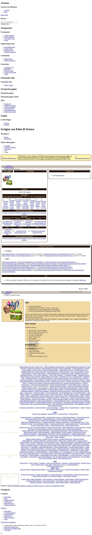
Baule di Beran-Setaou (30, 432)
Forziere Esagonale (74, 463)
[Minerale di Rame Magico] (42, 265)
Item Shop (61, 175)
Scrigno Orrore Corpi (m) (42, 381)
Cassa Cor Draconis (76, 455)
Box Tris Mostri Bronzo (45, 457)
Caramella (42, 463)
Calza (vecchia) (33, 463)
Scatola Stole (24, 455)
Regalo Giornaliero (49, 482)
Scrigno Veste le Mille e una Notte (42, 399)
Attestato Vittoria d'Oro (65, 439)
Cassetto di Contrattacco (43, 474)
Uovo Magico (50, 469)
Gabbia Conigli (53, 388)
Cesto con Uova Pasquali (53, 463)
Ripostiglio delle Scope (27, 372)
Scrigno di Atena (82, 440)
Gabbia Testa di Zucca (80, 370)
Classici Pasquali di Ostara (29, 388)
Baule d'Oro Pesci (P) (64, 445)
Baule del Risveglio (42, 435)
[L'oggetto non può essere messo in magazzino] (5, 208)
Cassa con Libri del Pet (77, 372)
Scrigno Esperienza (39, 393)
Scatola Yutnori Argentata (60, 378)
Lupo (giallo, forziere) (48, 481)
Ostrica (83, 407)
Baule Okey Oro (42, 444)
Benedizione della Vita (29, 267)
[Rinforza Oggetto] (66, 263)
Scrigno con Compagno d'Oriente (37, 389)
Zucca (63, 464)
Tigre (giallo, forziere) (62, 481)
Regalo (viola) (85, 469)
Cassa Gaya (86, 455)
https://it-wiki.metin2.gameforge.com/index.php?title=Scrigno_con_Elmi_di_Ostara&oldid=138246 (36, 486)
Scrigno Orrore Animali (35, 383)
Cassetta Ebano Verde (83, 417)
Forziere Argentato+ (52, 407)
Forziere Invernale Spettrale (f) (58, 384)
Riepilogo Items (8, 167)
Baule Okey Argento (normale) (30, 445)
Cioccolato (65, 463)
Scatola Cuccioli (37, 370)
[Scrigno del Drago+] (11, 270)
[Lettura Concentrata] (36, 263)
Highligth (7, 293)
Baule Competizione (65, 368)
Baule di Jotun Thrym (79, 432)
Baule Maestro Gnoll (66, 435)
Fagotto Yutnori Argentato (76, 447)
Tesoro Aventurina (59, 479)
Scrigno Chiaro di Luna (57, 409)
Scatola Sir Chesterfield (64, 380)
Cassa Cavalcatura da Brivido (62, 453)
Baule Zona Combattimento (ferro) (71, 420)
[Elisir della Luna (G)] (54, 262)
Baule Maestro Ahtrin (79, 435)
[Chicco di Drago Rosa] (48, 267)
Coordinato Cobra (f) (31, 378)
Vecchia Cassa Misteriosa (39, 414)
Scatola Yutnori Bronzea (45, 378)
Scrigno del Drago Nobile (64, 419)
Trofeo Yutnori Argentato (27, 452)
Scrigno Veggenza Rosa (46, 396)
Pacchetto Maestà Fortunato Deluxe (74, 402)
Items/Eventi (7, 516)
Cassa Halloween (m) (55, 452)
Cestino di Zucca (31, 444)
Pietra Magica (21, 263)
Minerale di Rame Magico (60, 265)
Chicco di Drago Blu (27, 268)
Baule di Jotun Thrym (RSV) (27, 435)
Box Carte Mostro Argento (49, 458)
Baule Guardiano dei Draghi (59, 430)
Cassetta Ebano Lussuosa (53, 417)
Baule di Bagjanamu (44, 432)
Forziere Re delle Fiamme (73, 429)
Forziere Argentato (40, 407)
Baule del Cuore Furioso (81, 474)
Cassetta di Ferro (63, 414)
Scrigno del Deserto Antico (55, 389)
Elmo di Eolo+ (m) (25, 254)
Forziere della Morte (68, 427)
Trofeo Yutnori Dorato (41, 452)
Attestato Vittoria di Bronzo (33, 439)
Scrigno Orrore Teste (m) (73, 381)
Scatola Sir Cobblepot (78, 380)
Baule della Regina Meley (42, 430)
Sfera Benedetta (38, 262)
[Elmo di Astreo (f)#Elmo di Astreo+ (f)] (54, 255)
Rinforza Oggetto (81, 263)
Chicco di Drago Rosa (65, 267)
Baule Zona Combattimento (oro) (50, 420)
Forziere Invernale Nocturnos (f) (72, 383)
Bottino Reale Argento (77, 449)
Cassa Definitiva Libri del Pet (48, 455)
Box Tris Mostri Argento (60, 457)
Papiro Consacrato (57, 270)
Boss (57, 468)
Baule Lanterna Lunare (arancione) (30, 376)
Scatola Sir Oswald (51, 380)
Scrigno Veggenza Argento (76, 396)
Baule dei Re (39, 367)
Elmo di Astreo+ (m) (27, 255)
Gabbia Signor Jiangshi (39, 373)
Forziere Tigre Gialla (59, 429)
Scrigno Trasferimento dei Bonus (74, 389)
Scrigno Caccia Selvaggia (77, 397)
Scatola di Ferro (52, 414)
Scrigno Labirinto (59, 437)
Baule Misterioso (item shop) (50, 368)
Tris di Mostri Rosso (80, 393)
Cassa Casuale (25, 479)
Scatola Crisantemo (41, 450)
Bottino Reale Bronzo (63, 449)
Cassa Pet (88, 453)
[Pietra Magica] (9, 263)
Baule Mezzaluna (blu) (37, 442)
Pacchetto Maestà (57, 402)
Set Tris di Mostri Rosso (66, 393)
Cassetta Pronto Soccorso (55, 471)
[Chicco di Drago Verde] (46, 268)
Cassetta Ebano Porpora (68, 417)
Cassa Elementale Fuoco (77, 422)
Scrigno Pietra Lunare (74, 384)
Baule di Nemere (67, 432)
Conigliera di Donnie (71, 375)
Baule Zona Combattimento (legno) (31, 422)
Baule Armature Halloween (45, 401)
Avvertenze (7, 530)
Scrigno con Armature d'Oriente (68, 388)
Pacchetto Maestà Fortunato (43, 402)
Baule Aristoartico (39, 380)
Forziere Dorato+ (75, 407)
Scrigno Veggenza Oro (60, 396)
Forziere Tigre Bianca (56, 394)
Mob (54, 461)
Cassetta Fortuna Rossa (62, 422)
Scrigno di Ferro (73, 414)
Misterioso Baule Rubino (38, 469)
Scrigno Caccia (64, 397)
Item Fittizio (7, 511)
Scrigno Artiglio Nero (53, 397)
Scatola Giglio (74, 450)
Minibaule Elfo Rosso (26, 375)
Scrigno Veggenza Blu (32, 396)
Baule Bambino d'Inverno (27, 367)
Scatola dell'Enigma (78, 368)
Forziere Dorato (64, 407)
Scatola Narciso (64, 450)
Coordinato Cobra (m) (65, 376)
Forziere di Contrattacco (28, 474)
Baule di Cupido (25, 469)
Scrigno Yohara (54, 435)
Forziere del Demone (40, 427)
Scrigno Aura (28, 393)
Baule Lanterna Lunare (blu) (50, 376)
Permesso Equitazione (36, 482)
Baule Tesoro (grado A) (43, 425)
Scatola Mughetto (53, 450)
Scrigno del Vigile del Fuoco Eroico (60, 391)
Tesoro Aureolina (47, 479)
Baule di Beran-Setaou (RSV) (46, 434)
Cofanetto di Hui (77, 376)
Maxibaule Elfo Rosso (81, 373)
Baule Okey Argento (54, 444)
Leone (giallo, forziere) (76, 481)
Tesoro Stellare (69, 479)
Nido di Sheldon (43, 388)
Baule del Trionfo (79, 439)
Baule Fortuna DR (75, 482)
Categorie (3, 508)
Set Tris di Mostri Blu (52, 393)
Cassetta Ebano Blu (25, 417)
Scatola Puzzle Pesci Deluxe (55, 466)
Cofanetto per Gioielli (78, 453)
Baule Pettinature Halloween (28, 401)
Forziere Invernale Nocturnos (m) (52, 383)
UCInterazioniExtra (9, 513)
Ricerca (3, 18)
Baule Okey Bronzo (66, 444)
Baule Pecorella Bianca (66, 442)
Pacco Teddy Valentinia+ (41, 375)
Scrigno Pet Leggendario (42, 391)
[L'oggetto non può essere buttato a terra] (37, 208)
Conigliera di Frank (83, 375)
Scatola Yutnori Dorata (75, 378)
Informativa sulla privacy (11, 527)
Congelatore (34, 447)
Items (5, 519)
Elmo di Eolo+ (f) (66, 254)
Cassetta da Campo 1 (78, 419)
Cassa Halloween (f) (68, 452)
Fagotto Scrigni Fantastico (26, 402)
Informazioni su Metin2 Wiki (12, 528)
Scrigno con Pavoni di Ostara (58, 386)
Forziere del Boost (56, 474)
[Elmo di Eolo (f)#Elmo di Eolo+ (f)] (52, 254)
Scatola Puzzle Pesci (72, 464)
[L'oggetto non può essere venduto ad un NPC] (32, 208)
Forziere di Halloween (39, 440)
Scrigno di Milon (24, 442)
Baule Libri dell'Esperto (82, 399)
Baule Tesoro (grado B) (58, 425)
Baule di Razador (56, 432)
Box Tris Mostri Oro (74, 457)
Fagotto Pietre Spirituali (37, 449)
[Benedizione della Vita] (12, 267)
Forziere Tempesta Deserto (50, 370)
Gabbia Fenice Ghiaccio (66, 370)
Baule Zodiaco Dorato (81, 479)
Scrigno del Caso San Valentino (80, 401)
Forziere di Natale (52, 440)
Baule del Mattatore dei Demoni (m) (54, 367)
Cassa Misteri (24, 457)
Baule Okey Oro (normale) (81, 444)
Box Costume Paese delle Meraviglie (63, 404)
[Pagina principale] (8, 166)
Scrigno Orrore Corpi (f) (58, 381)
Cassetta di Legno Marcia (26, 407)
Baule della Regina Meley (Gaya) (77, 430)
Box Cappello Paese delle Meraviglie (40, 404)
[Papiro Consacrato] (42, 270)
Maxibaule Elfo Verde (67, 373)
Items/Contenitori (9, 517)
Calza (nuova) (24, 463)
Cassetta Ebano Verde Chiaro (33, 419)
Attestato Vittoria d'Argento (50, 439)
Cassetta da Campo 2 (34, 420)
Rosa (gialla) (48, 464)
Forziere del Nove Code (54, 427)
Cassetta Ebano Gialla (39, 417)
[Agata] (7, 262)
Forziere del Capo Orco (26, 427)
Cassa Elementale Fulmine (41, 424)
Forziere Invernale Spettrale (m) (39, 384)
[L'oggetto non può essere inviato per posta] (43, 208)
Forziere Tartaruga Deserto (44, 429)
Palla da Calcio (39, 464)
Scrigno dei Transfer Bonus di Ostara (77, 386)
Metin (55, 412)
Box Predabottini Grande (82, 404)
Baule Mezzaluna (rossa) (52, 442)
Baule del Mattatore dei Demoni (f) (76, 367)
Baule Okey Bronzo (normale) (48, 445)
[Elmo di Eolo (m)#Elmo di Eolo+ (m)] (11, 254)
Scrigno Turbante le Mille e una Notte (63, 399)
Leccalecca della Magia (8, 271)
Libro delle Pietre (24, 265)
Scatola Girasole (83, 450)
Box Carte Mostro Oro (65, 458)
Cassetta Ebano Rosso (49, 419)
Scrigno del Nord (40, 372)
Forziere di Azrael (80, 427)
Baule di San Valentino (34, 368)
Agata (14, 262)
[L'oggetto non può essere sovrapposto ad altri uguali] (18, 208)
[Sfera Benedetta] (26, 262)
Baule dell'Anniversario (46, 447)
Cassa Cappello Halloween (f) (31, 453)
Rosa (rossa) (57, 464)
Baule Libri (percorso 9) (30, 434)
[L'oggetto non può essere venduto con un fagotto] (11, 208)
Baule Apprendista (36, 479)
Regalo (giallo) (72, 440)
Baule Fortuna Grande (62, 482)
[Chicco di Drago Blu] (11, 268)
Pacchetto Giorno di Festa (71, 394)
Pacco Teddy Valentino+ (56, 375)
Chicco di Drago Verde (64, 268)
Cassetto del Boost (68, 474)
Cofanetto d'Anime (50, 449)
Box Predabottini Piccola (55, 405)
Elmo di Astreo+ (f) (69, 255)
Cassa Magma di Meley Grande (40, 394)
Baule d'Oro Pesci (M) (78, 445)
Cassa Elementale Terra (71, 424)
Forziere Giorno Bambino (72, 469)
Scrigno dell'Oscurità (28, 430)
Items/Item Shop (9, 514)
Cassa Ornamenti (34, 455)
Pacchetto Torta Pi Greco (38, 397)
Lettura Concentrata (51, 263)
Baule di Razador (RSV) (79, 434)
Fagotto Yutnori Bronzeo (61, 447)
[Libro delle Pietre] (10, 265)
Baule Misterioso (27, 440)
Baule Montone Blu (80, 442)
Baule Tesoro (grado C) (72, 425)
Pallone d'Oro (62, 440)
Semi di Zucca (60, 469)
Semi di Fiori (31, 450)
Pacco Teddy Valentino (69, 476)
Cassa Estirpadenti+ (63, 455)
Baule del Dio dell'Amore (40, 476)
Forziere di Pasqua (64, 372)
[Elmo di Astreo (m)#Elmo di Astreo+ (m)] (11, 255)
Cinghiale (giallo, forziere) (33, 481)
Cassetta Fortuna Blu (49, 422)
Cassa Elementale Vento (57, 424)
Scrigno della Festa (52, 372)
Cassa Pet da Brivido (47, 453)
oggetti (28, 192)
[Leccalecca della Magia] (73, 270)
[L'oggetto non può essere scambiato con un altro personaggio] (25, 208)
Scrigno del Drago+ (26, 270)
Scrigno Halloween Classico (62, 401)
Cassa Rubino (33, 457)
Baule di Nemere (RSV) (63, 434)
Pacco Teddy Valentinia (55, 476)
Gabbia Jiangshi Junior (53, 373)
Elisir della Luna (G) (70, 262)
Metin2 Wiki (4, 15)
